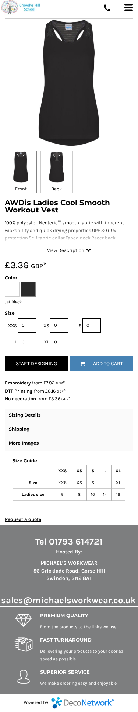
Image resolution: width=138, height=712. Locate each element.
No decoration (20, 398)
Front (21, 188)
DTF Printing (19, 391)
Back (56, 188)
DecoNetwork (82, 702)
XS (46, 325)
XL (46, 342)
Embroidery (18, 383)
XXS (12, 325)
